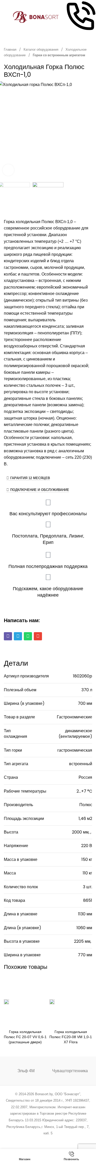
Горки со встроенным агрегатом (59, 55)
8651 (87, 900)
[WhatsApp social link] (54, 1140)
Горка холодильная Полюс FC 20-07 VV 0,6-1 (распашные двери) (25, 1037)
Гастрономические (74, 717)
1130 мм (85, 914)
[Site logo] (36, 17)
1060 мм (84, 928)
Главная (10, 49)
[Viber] (8, 636)
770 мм (85, 955)
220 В (86, 846)
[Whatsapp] (28, 636)
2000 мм (80, 832)
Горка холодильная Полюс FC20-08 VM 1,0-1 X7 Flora (70, 1037)
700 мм (85, 703)
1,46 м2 (85, 818)
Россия (85, 777)
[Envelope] (38, 636)
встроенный (80, 764)
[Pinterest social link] (41, 1140)
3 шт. (87, 887)
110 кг (87, 873)
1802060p (82, 676)
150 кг (86, 859)
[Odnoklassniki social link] (48, 1140)
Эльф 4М (26, 1071)
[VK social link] (61, 1140)
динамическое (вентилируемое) (75, 733)
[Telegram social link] (67, 1140)
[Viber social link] (74, 1140)
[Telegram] (18, 636)
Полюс (85, 805)
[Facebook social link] (22, 1140)
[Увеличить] (8, 170)
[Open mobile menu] (5, 17)
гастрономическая (74, 750)
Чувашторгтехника (70, 1071)
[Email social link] (35, 1140)
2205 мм (82, 941)
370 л (86, 690)
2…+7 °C (84, 791)
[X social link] (28, 1140)
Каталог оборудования (41, 49)
